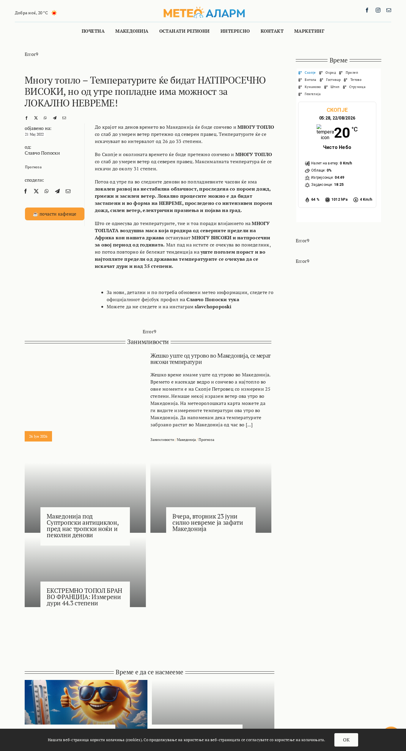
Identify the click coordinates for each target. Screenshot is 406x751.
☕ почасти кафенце (55, 214)
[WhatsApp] (45, 117)
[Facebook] (26, 117)
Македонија (186, 439)
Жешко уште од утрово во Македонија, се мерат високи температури (210, 358)
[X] (36, 117)
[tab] (307, 72)
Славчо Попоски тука (212, 299)
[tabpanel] (338, 159)
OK (346, 739)
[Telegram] (54, 117)
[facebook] (367, 10)
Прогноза (33, 167)
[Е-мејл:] (64, 117)
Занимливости (162, 439)
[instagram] (378, 10)
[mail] (388, 10)
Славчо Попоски (42, 153)
